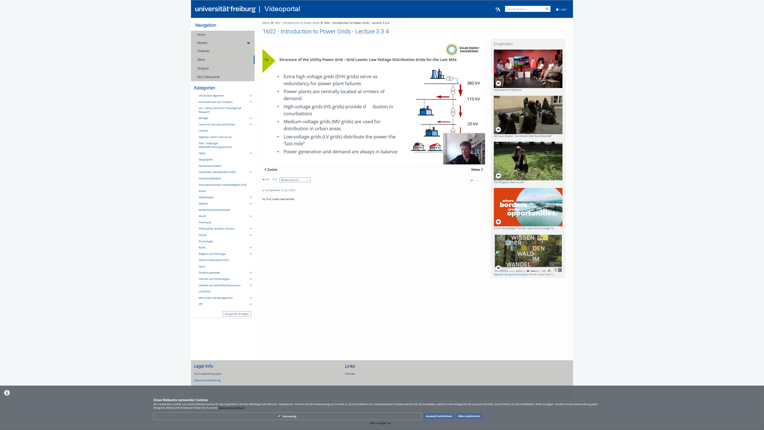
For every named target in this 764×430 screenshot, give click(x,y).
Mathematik (206, 197)
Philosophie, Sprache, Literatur (217, 228)
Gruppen (203, 68)
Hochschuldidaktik (210, 178)
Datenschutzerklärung (231, 407)
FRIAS (202, 153)
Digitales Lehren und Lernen (215, 137)
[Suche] (547, 9)
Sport (202, 266)
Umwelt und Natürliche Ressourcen (220, 285)
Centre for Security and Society (217, 124)
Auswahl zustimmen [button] (439, 416)
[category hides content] (249, 96)
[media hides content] (248, 43)
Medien (202, 43)
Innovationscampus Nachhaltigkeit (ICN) (223, 185)
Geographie (205, 159)
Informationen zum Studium (216, 102)
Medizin (203, 203)
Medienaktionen (290, 179)
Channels (203, 51)
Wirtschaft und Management (216, 298)
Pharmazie (205, 222)
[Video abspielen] (374, 102)
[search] (524, 9)
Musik (202, 216)
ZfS (200, 304)
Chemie (203, 130)
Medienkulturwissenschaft (214, 210)
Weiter (476, 169)
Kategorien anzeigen (237, 314)
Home (201, 35)
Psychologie (206, 241)
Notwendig (289, 416)
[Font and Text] (498, 9)
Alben (201, 60)
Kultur (202, 191)
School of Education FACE (214, 260)
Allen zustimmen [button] (469, 416)
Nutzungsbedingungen (207, 373)
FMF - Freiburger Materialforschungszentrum (215, 145)
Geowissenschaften (210, 166)
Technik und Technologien (214, 279)
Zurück (271, 169)
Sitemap (350, 373)
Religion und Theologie (212, 254)
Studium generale (209, 272)
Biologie (203, 118)
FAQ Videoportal (208, 77)
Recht (202, 247)
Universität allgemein (211, 95)
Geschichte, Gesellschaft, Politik (217, 172)
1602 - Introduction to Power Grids (297, 23)
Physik (203, 235)
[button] (223, 35)
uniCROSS (204, 291)
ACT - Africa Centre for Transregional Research (220, 110)
